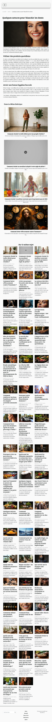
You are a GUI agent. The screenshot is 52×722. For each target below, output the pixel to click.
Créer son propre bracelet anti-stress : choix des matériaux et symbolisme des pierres (26, 285)
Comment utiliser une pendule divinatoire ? (9, 614)
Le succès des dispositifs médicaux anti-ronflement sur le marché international (25, 340)
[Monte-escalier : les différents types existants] (26, 558)
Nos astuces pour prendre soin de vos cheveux (25, 689)
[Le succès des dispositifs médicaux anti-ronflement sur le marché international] (26, 330)
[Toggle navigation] (5, 5)
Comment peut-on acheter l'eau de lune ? (25, 539)
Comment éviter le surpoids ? (41, 637)
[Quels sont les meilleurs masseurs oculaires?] (10, 558)
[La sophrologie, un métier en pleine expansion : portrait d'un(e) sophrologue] (42, 532)
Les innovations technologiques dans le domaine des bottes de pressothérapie (9, 313)
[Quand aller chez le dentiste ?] (42, 606)
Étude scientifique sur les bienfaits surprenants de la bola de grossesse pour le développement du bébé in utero (10, 370)
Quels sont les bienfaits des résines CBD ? (8, 539)
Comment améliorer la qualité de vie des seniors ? (41, 514)
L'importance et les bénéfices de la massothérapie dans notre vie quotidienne (41, 340)
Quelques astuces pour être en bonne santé (10, 513)
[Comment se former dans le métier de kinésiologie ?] (10, 654)
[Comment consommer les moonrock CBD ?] (26, 505)
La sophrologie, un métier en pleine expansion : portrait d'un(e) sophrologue (41, 541)
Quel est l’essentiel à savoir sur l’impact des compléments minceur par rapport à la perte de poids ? (9, 486)
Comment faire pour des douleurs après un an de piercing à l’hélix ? (9, 426)
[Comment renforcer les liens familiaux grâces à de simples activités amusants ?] (10, 389)
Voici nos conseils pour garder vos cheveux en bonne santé (25, 663)
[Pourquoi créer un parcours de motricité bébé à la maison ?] (10, 448)
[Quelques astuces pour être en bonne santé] (10, 505)
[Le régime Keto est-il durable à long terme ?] (42, 359)
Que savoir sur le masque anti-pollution (41, 566)
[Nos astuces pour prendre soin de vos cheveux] (26, 681)
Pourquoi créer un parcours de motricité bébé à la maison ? (10, 457)
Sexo (26, 711)
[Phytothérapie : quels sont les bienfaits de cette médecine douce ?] (42, 418)
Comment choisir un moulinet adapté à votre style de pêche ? (26, 166)
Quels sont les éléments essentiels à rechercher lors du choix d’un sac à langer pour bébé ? (26, 458)
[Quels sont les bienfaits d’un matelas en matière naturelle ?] (10, 629)
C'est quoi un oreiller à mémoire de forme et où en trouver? (25, 638)
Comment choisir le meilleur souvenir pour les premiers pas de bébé (26, 199)
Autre (9, 11)
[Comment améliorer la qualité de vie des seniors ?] (42, 505)
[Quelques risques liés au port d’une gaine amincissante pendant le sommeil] (26, 475)
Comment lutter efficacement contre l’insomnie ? (26, 231)
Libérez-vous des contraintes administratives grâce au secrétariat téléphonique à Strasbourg (25, 429)
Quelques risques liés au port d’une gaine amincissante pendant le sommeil (26, 483)
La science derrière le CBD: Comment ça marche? (42, 283)
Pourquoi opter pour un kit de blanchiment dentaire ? (24, 398)
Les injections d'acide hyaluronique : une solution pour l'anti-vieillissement (42, 313)
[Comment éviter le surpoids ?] (42, 629)
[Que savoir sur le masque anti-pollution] (42, 558)
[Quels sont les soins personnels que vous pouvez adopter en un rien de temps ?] (10, 681)
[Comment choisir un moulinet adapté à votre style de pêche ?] (26, 152)
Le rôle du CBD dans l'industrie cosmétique (24, 367)
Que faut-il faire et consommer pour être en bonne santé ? (41, 483)
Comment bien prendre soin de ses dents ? (26, 614)
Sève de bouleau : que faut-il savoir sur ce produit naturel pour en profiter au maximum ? (9, 340)
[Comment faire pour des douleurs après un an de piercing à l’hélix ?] (10, 418)
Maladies (26, 717)
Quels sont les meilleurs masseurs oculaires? (10, 566)
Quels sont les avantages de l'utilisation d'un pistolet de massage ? (40, 458)
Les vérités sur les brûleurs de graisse (26, 589)
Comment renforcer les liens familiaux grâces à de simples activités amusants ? (10, 399)
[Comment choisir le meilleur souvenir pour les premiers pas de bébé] (26, 184)
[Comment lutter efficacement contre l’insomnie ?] (26, 217)
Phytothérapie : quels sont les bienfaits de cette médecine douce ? (41, 426)
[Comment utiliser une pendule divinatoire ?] (10, 606)
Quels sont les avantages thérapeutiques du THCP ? (41, 398)
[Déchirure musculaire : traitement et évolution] (42, 581)
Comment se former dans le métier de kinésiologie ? (8, 663)
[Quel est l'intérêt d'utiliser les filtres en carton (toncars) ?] (10, 581)
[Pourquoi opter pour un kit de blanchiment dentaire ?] (26, 389)
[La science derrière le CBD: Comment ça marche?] (42, 275)
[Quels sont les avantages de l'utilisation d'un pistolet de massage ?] (42, 448)
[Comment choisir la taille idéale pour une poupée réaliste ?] (26, 119)
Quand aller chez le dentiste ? (41, 613)
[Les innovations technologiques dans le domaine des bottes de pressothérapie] (10, 303)
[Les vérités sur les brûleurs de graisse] (26, 581)
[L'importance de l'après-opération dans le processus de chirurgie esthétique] (26, 303)
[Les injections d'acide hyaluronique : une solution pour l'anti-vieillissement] (42, 303)
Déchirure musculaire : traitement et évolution (39, 590)
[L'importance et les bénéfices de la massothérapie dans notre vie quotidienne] (42, 330)
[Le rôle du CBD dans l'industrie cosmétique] (26, 359)
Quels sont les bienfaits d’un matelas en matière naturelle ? (10, 638)
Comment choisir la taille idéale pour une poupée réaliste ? (26, 134)
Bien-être (26, 715)
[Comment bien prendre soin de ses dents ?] (26, 606)
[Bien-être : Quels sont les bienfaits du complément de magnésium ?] (42, 654)
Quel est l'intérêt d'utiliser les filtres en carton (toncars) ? (10, 590)
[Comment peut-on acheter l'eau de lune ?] (26, 532)
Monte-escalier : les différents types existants (26, 566)
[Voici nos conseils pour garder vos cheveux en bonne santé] (26, 654)
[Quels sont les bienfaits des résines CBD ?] (10, 532)
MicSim (32, 60)
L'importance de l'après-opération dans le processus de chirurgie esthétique (25, 313)
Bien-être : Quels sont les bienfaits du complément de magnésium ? (41, 663)
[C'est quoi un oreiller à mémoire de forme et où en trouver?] (26, 629)
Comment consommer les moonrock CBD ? (24, 513)
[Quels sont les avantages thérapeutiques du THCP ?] (42, 389)
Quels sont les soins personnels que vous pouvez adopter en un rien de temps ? (10, 690)
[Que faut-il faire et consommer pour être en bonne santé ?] (42, 475)
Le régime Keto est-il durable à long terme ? (41, 367)
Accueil (4, 11)
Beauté (26, 713)
